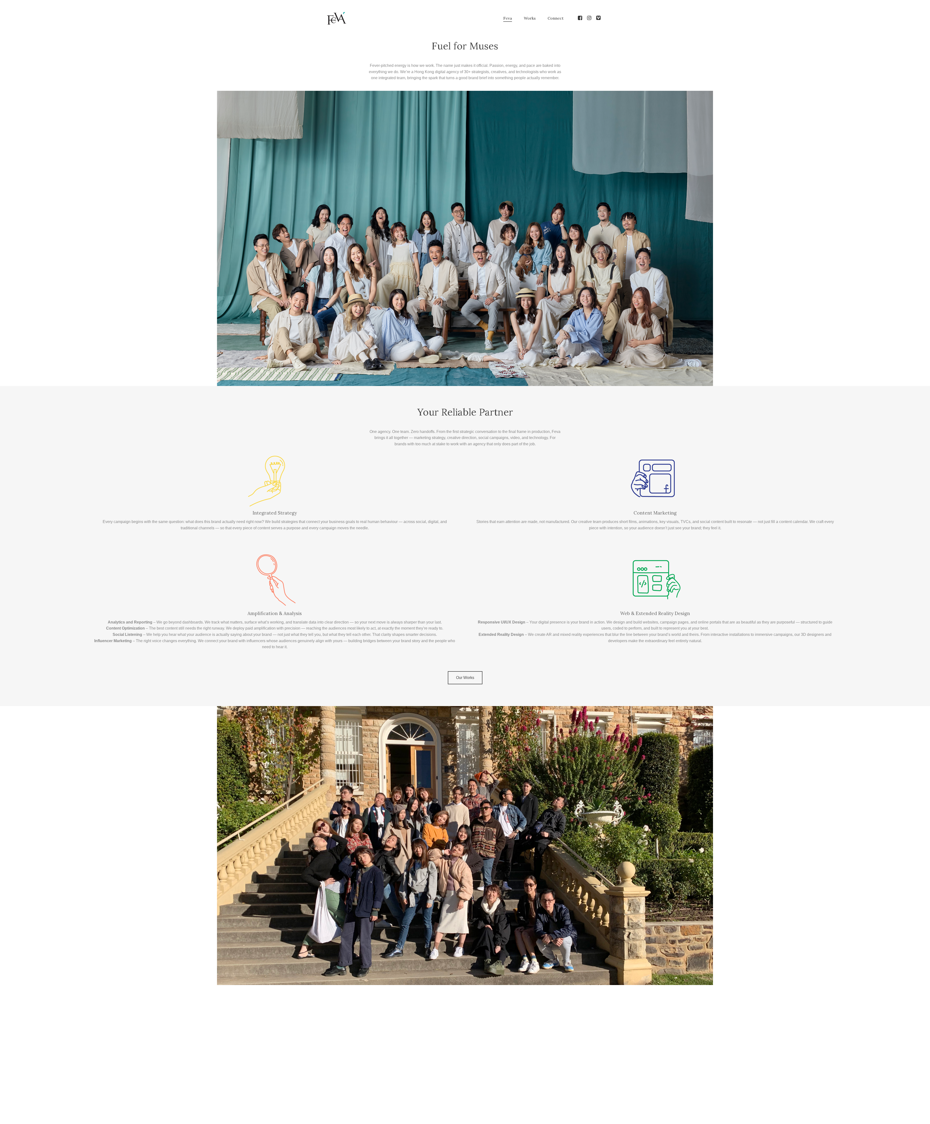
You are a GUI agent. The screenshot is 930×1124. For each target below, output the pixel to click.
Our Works (465, 678)
